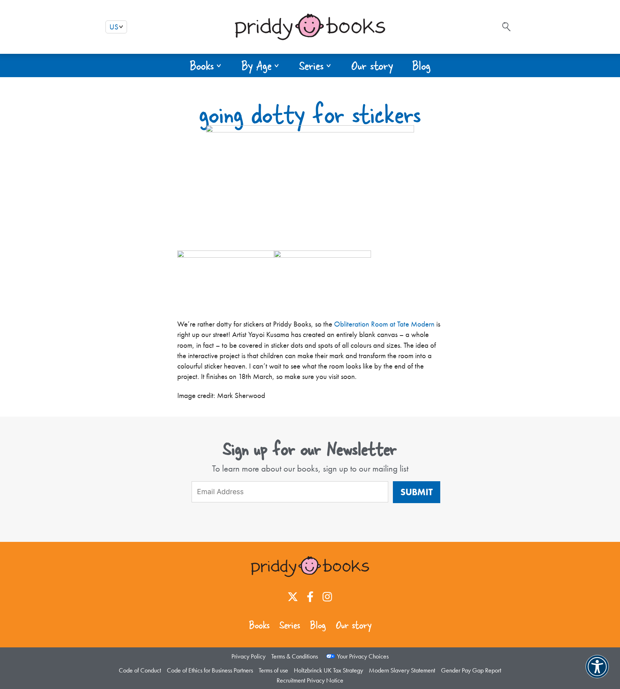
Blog (318, 624)
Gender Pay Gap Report (471, 670)
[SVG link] (506, 26)
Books (259, 624)
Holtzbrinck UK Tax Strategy (328, 670)
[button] (206, 65)
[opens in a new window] (292, 596)
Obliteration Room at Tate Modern (384, 324)
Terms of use (273, 670)
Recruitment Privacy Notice (310, 680)
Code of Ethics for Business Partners (210, 670)
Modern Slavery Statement (402, 670)
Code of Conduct (140, 670)
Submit (416, 492)
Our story (353, 624)
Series (290, 624)
